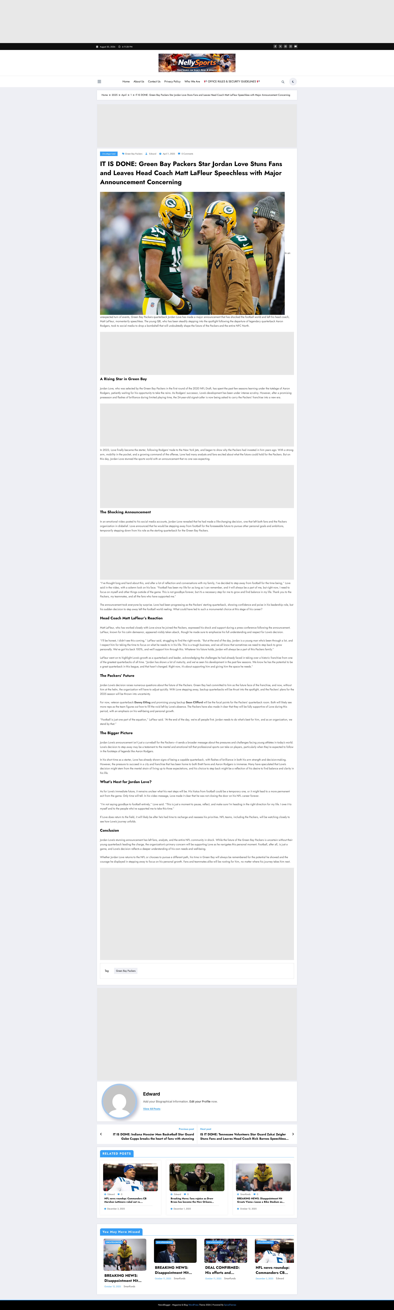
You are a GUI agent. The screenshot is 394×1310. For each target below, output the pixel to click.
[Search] (283, 82)
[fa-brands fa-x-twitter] (280, 46)
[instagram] (290, 46)
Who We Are (192, 81)
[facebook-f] (275, 46)
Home (126, 81)
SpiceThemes (230, 1304)
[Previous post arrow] (101, 1134)
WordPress (193, 1304)
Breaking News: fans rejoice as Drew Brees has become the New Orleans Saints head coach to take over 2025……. (195, 1200)
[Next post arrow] (293, 1134)
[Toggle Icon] (99, 82)
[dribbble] (285, 46)
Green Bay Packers (133, 153)
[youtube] (296, 46)
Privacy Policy (172, 81)
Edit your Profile (200, 1101)
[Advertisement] (197, 21)
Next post (205, 1129)
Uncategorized (108, 153)
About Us (139, 81)
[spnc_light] (293, 81)
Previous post (186, 1129)
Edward (152, 153)
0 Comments (187, 153)
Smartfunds (245, 1194)
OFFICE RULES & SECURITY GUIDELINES (232, 81)
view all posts (151, 1108)
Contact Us (154, 81)
